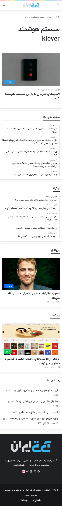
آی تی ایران (52, 17)
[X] (35, 471)
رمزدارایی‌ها (53, 380)
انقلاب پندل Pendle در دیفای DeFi (40, 412)
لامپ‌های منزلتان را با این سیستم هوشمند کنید (32, 96)
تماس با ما (25, 500)
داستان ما (37, 500)
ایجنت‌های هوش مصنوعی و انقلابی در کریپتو (36, 390)
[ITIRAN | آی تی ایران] (31, 5)
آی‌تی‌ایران (53, 89)
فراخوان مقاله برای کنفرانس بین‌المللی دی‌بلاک (36, 401)
